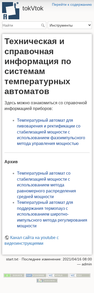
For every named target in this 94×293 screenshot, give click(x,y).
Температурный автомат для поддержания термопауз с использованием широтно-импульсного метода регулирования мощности (52, 214)
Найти (43, 25)
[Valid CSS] (79, 275)
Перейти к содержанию (72, 4)
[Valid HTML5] (58, 275)
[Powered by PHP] (36, 275)
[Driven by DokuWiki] (47, 280)
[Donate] (14, 275)
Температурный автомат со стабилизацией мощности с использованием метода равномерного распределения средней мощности (46, 185)
